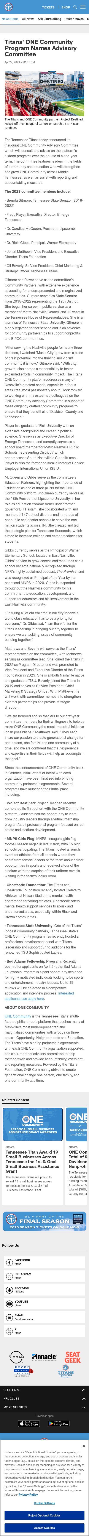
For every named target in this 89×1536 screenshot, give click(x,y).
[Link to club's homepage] (8, 5)
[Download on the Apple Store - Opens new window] (29, 1424)
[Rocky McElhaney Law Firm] (23, 1372)
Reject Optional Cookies (44, 1515)
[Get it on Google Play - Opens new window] (58, 1425)
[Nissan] (16, 1358)
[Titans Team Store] (66, 1372)
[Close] (84, 1446)
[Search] (75, 7)
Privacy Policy (28, 1494)
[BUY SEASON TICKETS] (44, 1221)
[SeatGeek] (73, 1358)
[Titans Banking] (44, 1358)
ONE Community (18, 1016)
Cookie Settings (44, 1503)
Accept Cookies (44, 1527)
